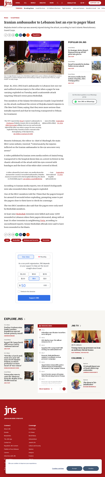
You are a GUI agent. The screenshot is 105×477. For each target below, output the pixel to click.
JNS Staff (71, 57)
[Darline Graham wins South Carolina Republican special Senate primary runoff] (29, 328)
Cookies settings (58, 468)
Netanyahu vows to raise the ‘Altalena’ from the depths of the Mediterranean (13, 377)
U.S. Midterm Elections (53, 8)
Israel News (15, 18)
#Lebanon (10, 123)
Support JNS (94, 3)
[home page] (8, 3)
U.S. (25, 3)
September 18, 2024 (60, 122)
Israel (18, 3)
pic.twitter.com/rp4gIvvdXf (23, 134)
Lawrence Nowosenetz (90, 372)
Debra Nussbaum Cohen (11, 368)
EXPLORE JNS (13, 319)
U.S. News (7, 325)
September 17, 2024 (60, 174)
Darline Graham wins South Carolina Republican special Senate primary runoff (13, 330)
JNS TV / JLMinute (76, 345)
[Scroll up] (60, 388)
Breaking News (46, 326)
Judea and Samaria (78, 8)
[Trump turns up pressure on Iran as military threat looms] (86, 336)
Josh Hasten (84, 352)
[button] (13, 35)
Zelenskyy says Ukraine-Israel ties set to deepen (53, 333)
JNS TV (75, 325)
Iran (99, 8)
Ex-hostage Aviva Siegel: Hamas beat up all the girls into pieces (78, 52)
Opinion (85, 363)
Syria (42, 220)
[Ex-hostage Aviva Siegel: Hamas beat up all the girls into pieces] (96, 51)
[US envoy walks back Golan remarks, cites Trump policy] (96, 78)
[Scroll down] (64, 388)
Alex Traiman (75, 352)
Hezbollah (20, 214)
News (6, 18)
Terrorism (46, 240)
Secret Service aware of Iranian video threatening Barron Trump (53, 375)
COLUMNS (76, 358)
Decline (91, 468)
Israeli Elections (40, 8)
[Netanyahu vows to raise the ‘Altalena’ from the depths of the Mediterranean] (29, 376)
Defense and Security (31, 240)
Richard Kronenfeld (89, 387)
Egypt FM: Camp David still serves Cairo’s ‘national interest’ (13, 344)
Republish (36, 35)
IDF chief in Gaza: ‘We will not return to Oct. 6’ (51, 341)
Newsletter (71, 3)
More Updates (44, 389)
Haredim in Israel (91, 8)
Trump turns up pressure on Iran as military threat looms (85, 349)
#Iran (21, 121)
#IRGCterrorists (11, 125)
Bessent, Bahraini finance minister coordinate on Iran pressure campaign (51, 357)
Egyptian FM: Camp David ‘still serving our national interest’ (51, 349)
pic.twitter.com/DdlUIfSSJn (32, 179)
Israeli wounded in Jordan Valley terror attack (78, 65)
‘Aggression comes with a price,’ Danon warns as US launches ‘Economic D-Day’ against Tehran (53, 366)
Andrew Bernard (9, 336)
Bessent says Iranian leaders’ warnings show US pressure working (51, 383)
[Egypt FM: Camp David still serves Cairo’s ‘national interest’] (29, 343)
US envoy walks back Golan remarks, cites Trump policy (77, 79)
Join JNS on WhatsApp (86, 101)
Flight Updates (66, 8)
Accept (74, 468)
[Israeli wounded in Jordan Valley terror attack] (96, 65)
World (33, 3)
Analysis (43, 3)
